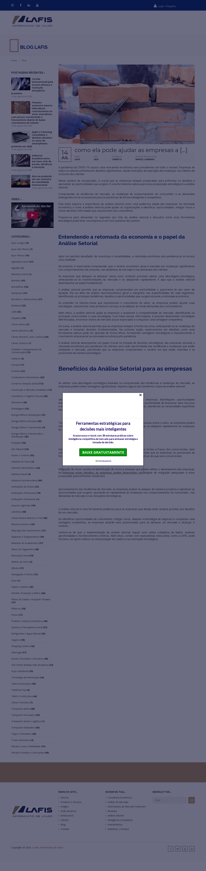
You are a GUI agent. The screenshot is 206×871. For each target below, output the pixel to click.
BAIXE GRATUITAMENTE (103, 452)
